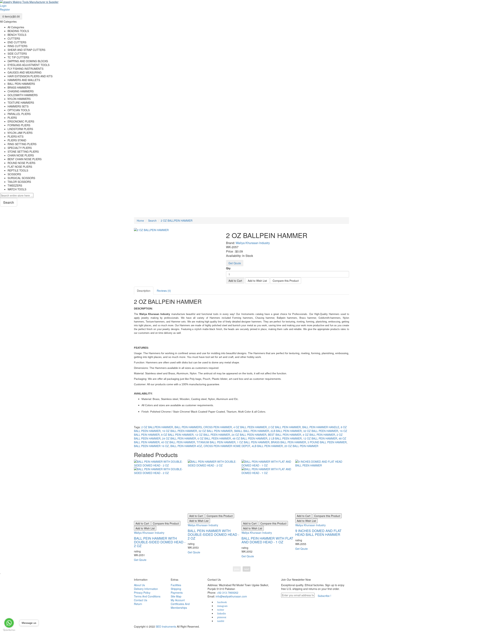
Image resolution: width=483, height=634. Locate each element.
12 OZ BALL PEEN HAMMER (212, 434)
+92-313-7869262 (227, 592)
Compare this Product (286, 281)
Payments (177, 592)
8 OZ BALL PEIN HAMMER (177, 434)
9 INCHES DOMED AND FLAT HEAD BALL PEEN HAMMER (318, 532)
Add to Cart (235, 281)
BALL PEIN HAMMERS (188, 427)
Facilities (176, 585)
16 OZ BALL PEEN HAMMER (179, 431)
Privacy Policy (142, 592)
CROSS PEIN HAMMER (217, 427)
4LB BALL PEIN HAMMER (267, 446)
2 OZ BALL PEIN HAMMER (284, 427)
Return (138, 604)
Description (143, 290)
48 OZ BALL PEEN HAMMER (249, 438)
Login (3, 6)
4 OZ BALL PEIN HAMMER (319, 434)
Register (5, 9)
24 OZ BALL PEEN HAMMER (249, 434)
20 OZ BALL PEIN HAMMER (301, 446)
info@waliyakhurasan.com (231, 596)
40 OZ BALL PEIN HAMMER (178, 442)
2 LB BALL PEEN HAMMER (285, 438)
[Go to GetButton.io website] (9, 630)
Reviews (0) (164, 290)
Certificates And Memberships (180, 605)
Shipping (176, 589)
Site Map (176, 596)
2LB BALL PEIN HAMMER (286, 431)
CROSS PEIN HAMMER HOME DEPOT (227, 446)
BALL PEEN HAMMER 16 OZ (151, 446)
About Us (139, 585)
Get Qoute (234, 263)
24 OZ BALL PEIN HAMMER (179, 438)
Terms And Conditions (147, 596)
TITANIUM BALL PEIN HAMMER (216, 442)
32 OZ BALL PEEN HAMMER (320, 431)
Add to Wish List (257, 281)
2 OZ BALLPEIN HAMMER (176, 220)
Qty (228, 268)
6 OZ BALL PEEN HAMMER (214, 438)
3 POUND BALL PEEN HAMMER (327, 442)
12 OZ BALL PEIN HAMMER (320, 438)
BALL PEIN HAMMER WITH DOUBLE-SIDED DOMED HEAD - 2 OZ (159, 542)
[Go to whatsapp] (9, 623)
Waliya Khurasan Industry (253, 243)
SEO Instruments (166, 626)
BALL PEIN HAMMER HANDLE (320, 427)
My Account (178, 600)
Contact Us (140, 600)
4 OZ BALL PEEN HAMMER (250, 427)
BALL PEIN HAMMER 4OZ (186, 446)
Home (140, 220)
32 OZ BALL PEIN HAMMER (215, 431)
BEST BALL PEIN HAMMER (284, 434)
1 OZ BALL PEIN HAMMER (253, 442)
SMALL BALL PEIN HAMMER (251, 431)
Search (152, 220)
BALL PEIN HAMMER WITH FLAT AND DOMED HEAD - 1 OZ (267, 540)
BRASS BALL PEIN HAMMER (288, 442)
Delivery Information (146, 589)
